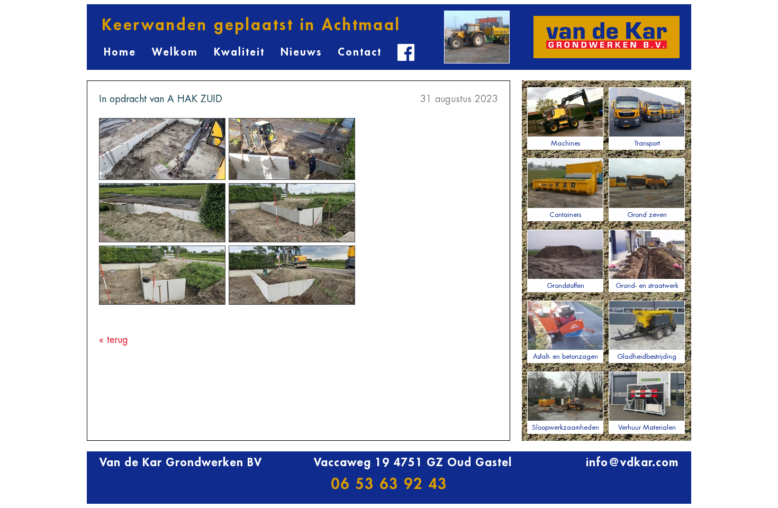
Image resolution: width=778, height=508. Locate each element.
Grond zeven (647, 214)
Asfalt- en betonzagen (565, 356)
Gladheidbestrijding (646, 356)
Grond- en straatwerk (647, 285)
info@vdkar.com (632, 462)
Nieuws (301, 52)
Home (120, 52)
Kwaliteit (239, 52)
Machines (565, 143)
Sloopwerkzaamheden (565, 427)
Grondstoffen (565, 285)
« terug (113, 339)
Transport (647, 143)
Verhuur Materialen (647, 427)
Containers (565, 214)
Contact (360, 52)
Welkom (175, 52)
